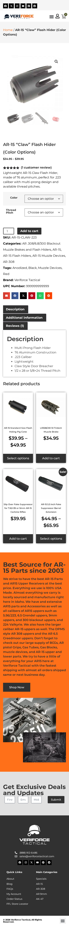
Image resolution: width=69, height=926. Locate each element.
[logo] (18, 17)
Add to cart (29, 231)
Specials (41, 878)
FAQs (10, 888)
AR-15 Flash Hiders (17, 255)
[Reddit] (34, 5)
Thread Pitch (11, 211)
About (10, 878)
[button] (56, 61)
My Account (14, 894)
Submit (56, 799)
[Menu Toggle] (51, 16)
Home (8, 30)
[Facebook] (5, 5)
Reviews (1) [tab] (15, 326)
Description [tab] (15, 309)
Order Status (14, 898)
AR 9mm (41, 894)
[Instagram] (17, 5)
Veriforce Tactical (27, 280)
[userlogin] (57, 16)
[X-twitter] (11, 5)
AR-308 (8, 262)
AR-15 (57, 249)
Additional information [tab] (24, 317)
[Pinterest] (28, 5)
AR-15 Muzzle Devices (48, 255)
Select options (18, 458)
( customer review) (36, 167)
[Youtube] (23, 5)
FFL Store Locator (17, 903)
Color (13, 197)
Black (32, 268)
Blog (9, 883)
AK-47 (40, 898)
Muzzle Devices (50, 268)
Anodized (19, 268)
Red (6, 274)
